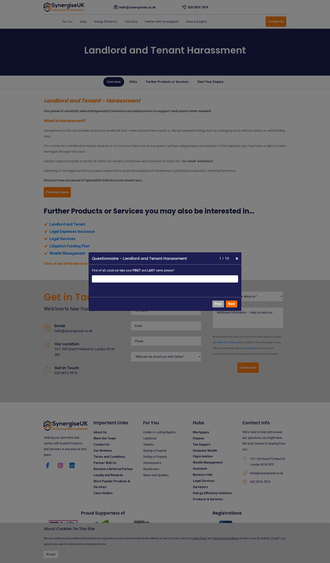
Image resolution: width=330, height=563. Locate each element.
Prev (218, 304)
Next (231, 304)
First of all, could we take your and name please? (133, 270)
